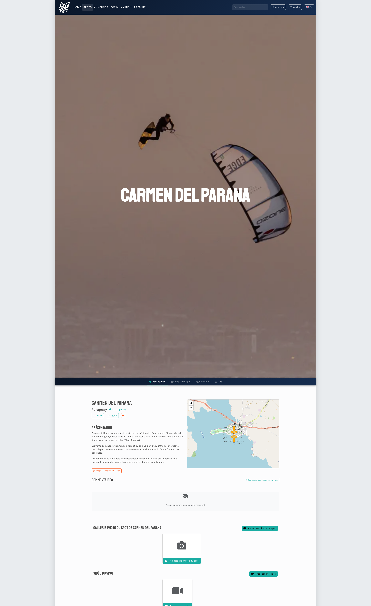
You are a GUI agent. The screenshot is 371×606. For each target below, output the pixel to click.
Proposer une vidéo (265, 573)
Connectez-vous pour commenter (262, 480)
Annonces (101, 7)
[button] (233, 434)
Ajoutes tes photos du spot (261, 528)
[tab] (157, 381)
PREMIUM (140, 7)
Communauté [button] (120, 7)
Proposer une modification (108, 470)
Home (77, 7)
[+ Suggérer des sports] (123, 415)
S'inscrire (295, 7)
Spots (87, 7)
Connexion (278, 7)
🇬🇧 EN (309, 7)
